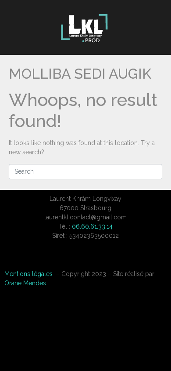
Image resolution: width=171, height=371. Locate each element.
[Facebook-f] (64, 258)
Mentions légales (28, 273)
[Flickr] (107, 258)
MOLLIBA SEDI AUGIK (80, 73)
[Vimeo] (85, 258)
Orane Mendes (25, 283)
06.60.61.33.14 (92, 226)
